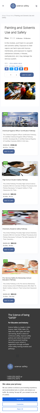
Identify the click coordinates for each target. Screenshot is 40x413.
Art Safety (12, 66)
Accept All (20, 399)
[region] (20, 397)
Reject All (20, 409)
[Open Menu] (3, 5)
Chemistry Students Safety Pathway (15, 229)
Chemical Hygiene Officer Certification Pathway (19, 131)
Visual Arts (10, 15)
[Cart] (36, 6)
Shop (3, 15)
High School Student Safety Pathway (15, 180)
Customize (20, 404)
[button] (17, 355)
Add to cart (26, 75)
